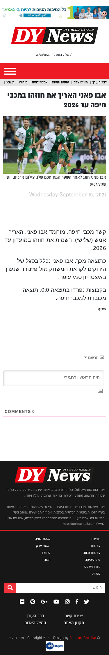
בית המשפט (92, 566)
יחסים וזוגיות (60, 82)
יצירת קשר (74, 615)
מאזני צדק (81, 82)
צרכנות (95, 545)
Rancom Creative (82, 638)
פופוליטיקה (92, 559)
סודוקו (23, 82)
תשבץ (10, 82)
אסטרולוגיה (39, 82)
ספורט (96, 573)
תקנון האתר (74, 622)
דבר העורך (99, 82)
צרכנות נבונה (91, 552)
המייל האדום (35, 622)
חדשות (95, 539)
